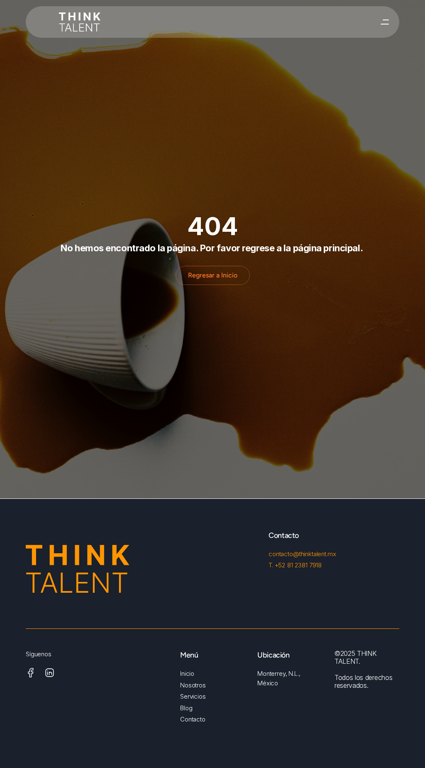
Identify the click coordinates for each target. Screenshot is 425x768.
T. (272, 565)
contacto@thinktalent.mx (302, 554)
